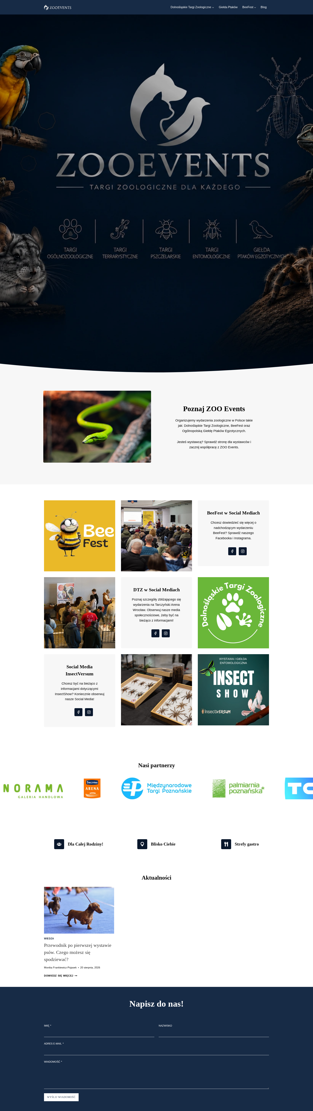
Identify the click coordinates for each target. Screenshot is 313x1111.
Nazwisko (165, 1025)
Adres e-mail (54, 1043)
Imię (47, 1025)
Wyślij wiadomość (61, 1097)
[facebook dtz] (151, 633)
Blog (264, 7)
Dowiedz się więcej (60, 975)
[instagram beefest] (242, 551)
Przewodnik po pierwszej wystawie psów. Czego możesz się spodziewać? (77, 952)
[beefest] (79, 536)
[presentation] (79, 910)
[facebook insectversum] (74, 712)
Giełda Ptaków (228, 7)
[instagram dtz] (165, 633)
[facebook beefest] (228, 551)
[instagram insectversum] (88, 712)
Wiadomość (53, 1061)
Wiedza (49, 938)
